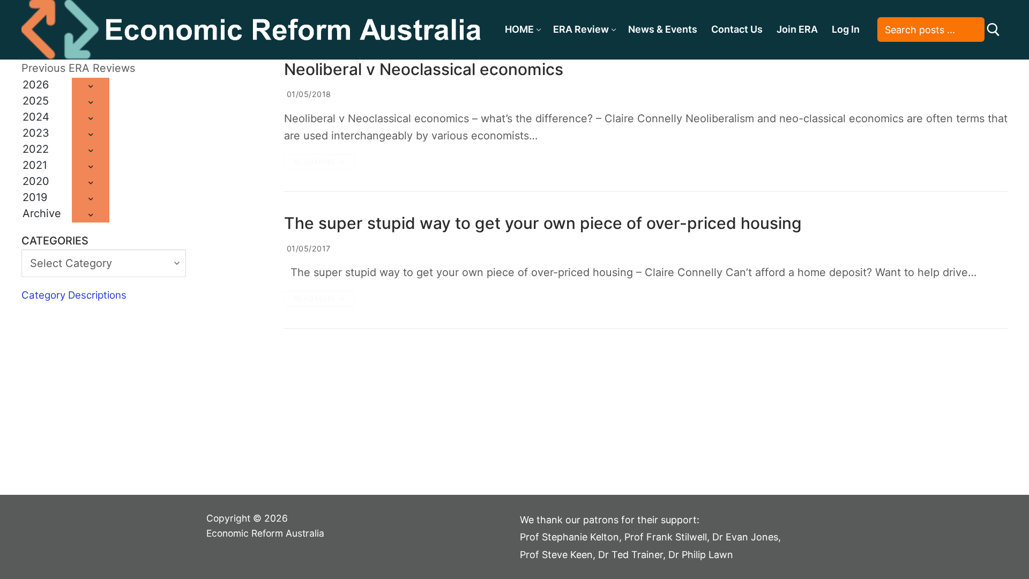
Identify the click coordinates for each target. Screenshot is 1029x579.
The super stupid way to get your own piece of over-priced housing (543, 223)
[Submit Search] (993, 30)
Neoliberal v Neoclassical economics (423, 69)
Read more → (319, 162)
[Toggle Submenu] (90, 86)
